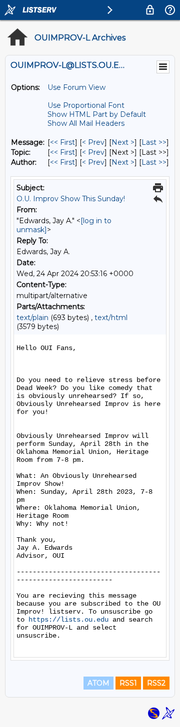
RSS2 (156, 683)
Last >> (154, 142)
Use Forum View (77, 87)
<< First (62, 142)
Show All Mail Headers (86, 123)
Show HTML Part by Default (97, 114)
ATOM (99, 683)
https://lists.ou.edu (68, 620)
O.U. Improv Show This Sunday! (70, 198)
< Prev (93, 142)
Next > (123, 142)
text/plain (32, 317)
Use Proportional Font (86, 105)
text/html (111, 317)
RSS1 (128, 683)
